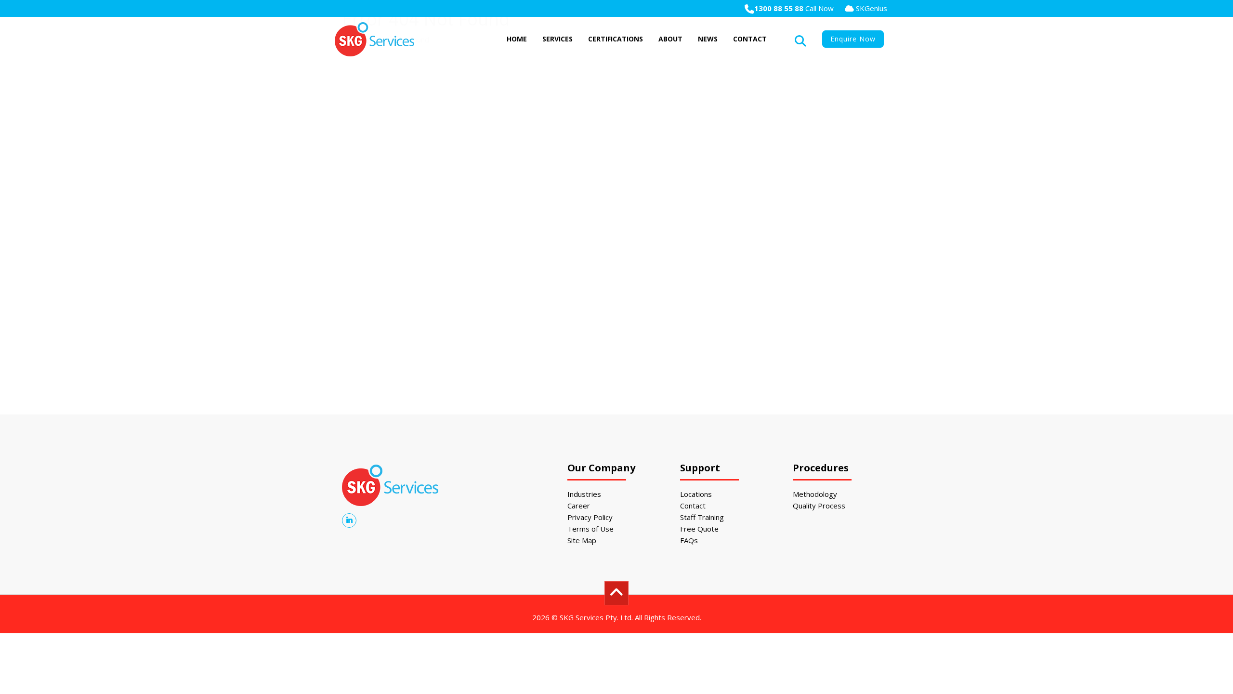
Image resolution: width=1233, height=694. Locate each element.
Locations (696, 494)
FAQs (689, 540)
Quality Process (819, 505)
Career (578, 505)
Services (557, 38)
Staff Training (702, 517)
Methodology (815, 494)
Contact (750, 38)
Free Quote (699, 529)
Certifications (615, 38)
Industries (584, 494)
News (708, 38)
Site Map (581, 540)
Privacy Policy (590, 517)
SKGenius (870, 8)
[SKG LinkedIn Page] (349, 520)
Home (517, 38)
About (670, 38)
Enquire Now (853, 38)
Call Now (794, 8)
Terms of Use (590, 529)
